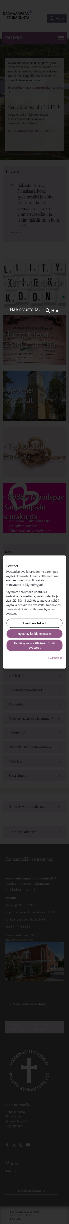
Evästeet (55, 658)
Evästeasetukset (34, 623)
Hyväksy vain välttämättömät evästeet (34, 645)
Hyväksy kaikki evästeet (34, 634)
